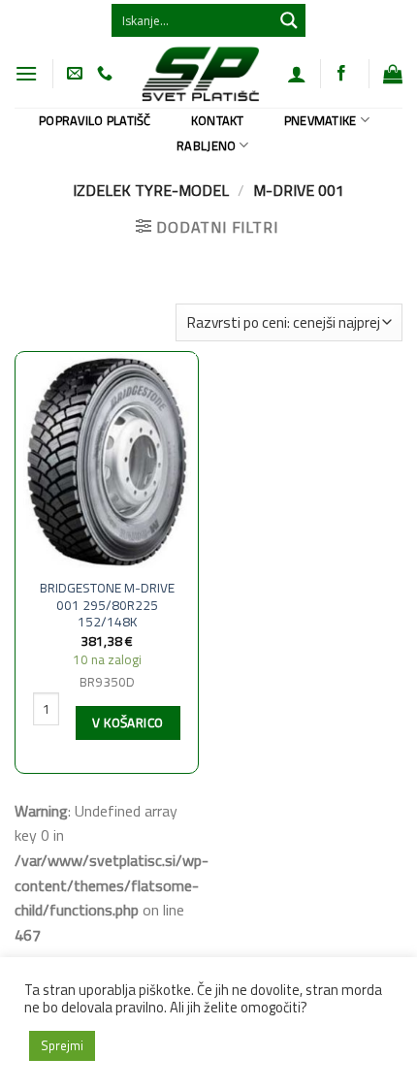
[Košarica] (392, 73)
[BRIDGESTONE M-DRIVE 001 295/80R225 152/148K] (106, 461)
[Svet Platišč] (200, 74)
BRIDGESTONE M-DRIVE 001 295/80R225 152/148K (107, 605)
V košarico (127, 722)
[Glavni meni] (26, 73)
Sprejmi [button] (62, 1045)
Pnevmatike (320, 120)
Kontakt (217, 120)
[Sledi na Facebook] (341, 73)
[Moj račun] (296, 73)
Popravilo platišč (94, 120)
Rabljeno (206, 145)
